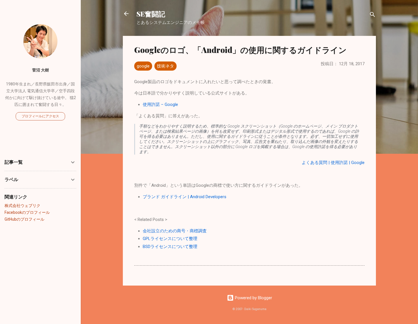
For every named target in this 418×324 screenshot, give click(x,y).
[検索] (372, 15)
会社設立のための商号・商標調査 (175, 230)
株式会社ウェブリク (22, 205)
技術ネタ (165, 66)
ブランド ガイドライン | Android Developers (184, 196)
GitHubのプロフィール (24, 219)
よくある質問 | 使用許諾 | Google (333, 162)
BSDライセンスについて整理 (170, 246)
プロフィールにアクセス (40, 116)
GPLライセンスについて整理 (170, 238)
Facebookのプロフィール (27, 212)
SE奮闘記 (150, 13)
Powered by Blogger (253, 297)
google (143, 66)
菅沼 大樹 (40, 70)
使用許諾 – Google (160, 104)
